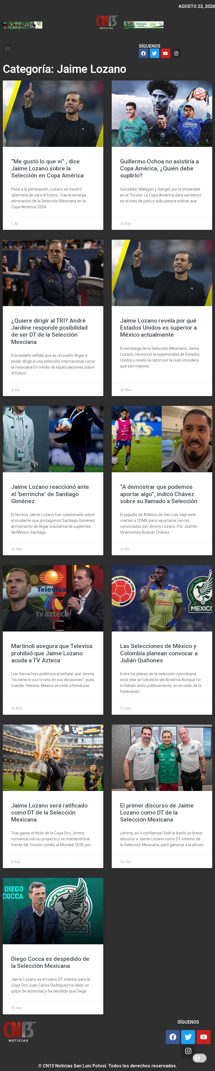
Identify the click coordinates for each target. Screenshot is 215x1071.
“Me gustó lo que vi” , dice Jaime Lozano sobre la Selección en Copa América (47, 168)
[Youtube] (165, 53)
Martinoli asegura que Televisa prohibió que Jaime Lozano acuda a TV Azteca (51, 653)
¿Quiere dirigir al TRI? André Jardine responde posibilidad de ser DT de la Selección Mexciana (49, 331)
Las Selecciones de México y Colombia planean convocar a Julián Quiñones (159, 653)
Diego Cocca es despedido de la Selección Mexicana (50, 962)
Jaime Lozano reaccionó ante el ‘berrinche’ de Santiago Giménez (50, 494)
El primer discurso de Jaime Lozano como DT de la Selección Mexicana (157, 812)
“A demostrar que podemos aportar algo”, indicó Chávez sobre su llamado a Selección (158, 494)
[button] (7, 48)
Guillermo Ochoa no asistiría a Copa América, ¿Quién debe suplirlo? (159, 168)
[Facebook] (143, 53)
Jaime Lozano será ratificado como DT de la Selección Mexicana (49, 812)
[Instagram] (176, 53)
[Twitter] (154, 53)
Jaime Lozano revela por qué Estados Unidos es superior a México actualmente (158, 327)
